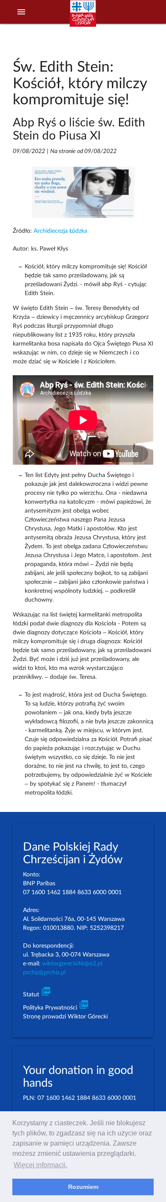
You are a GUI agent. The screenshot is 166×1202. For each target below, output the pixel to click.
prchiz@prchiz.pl (44, 973)
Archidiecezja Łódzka (60, 231)
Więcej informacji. (40, 1165)
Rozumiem (83, 1186)
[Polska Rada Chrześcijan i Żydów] (83, 17)
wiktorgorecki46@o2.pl (72, 964)
